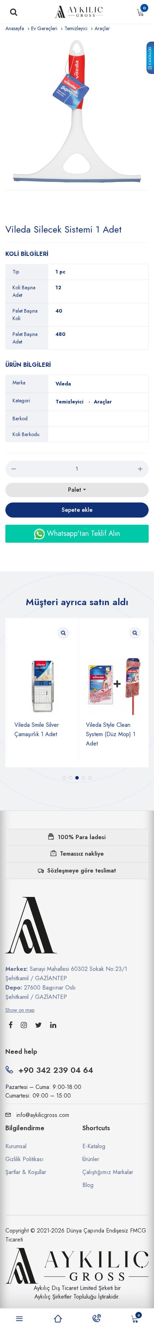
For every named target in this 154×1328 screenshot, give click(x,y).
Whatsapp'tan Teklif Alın (82, 533)
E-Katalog (150, 56)
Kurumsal (16, 1146)
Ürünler (90, 1159)
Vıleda (63, 383)
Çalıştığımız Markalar (107, 1172)
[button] (64, 778)
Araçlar (102, 28)
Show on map (19, 1010)
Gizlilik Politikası (24, 1159)
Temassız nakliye (82, 854)
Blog (87, 1185)
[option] (77, 111)
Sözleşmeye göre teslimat (81, 870)
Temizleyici (75, 28)
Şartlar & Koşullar (25, 1172)
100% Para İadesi (82, 837)
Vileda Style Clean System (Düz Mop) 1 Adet (109, 734)
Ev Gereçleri (44, 28)
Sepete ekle (77, 510)
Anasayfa (14, 28)
